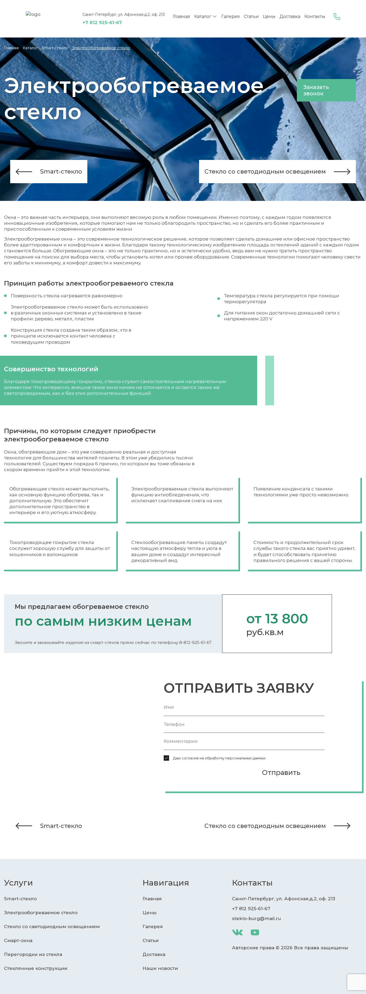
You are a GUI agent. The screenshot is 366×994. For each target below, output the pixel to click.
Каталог (202, 16)
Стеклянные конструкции (35, 968)
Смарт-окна (18, 940)
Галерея (230, 16)
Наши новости (160, 968)
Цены (269, 16)
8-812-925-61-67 (195, 642)
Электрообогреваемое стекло (40, 912)
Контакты (314, 16)
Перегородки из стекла (33, 954)
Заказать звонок (316, 90)
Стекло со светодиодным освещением (265, 171)
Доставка (289, 16)
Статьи (251, 16)
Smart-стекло (61, 171)
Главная (181, 16)
